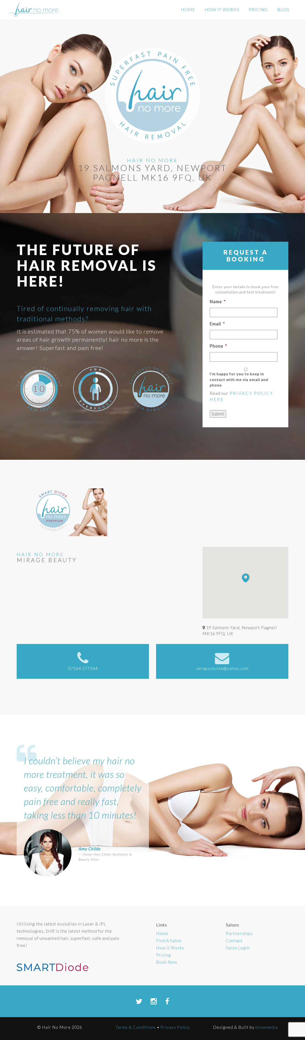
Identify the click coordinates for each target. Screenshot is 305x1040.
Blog (283, 9)
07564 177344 (83, 668)
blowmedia (266, 1027)
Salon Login (237, 947)
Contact (234, 940)
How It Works (222, 9)
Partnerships (239, 933)
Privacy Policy (175, 1027)
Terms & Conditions (135, 1027)
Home (188, 9)
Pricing (258, 9)
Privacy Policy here (241, 396)
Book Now (166, 962)
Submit (218, 413)
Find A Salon (168, 940)
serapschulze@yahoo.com (222, 668)
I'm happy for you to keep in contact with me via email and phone (239, 379)
